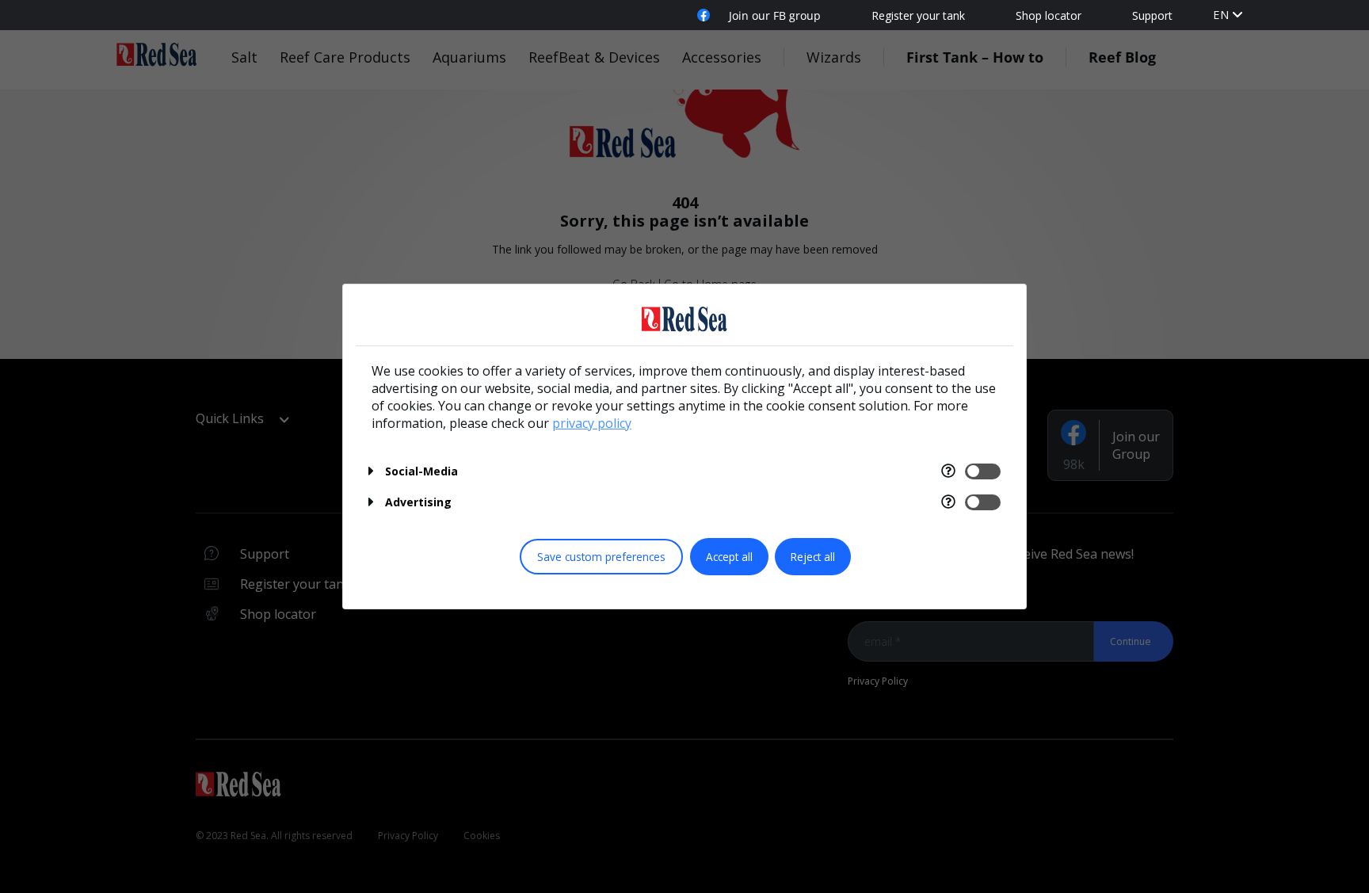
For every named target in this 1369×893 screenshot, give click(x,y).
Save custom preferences (601, 556)
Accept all (729, 556)
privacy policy (591, 423)
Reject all (813, 556)
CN (1221, 30)
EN (1221, 14)
